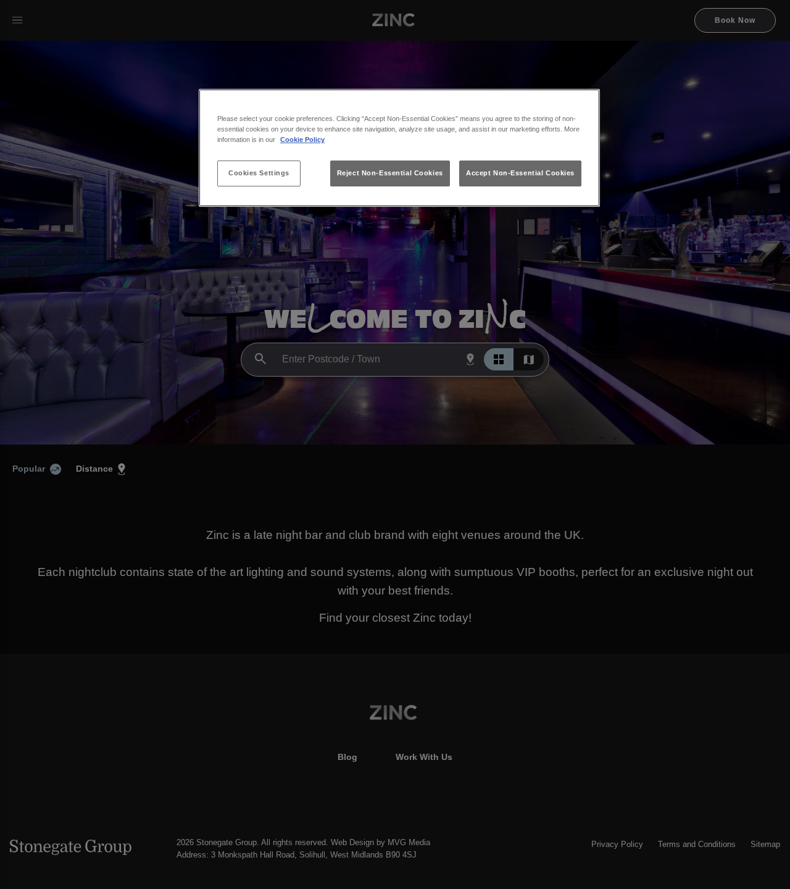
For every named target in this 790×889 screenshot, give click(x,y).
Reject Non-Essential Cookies (390, 173)
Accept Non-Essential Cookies (520, 173)
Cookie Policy (302, 139)
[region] (399, 148)
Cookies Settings (258, 173)
